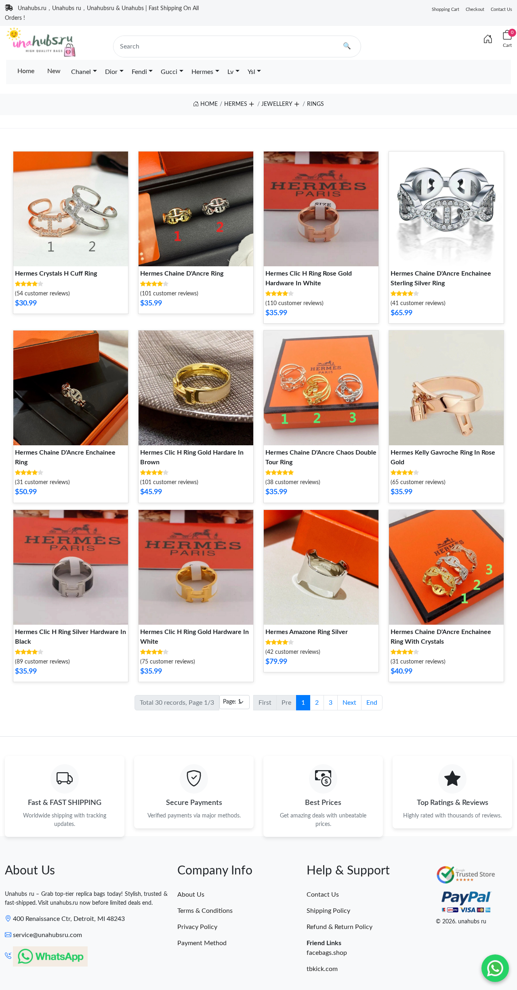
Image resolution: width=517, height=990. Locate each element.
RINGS (315, 104)
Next (349, 702)
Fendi (139, 72)
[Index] (488, 39)
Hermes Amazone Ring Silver (306, 632)
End (371, 702)
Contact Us (501, 9)
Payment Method (202, 943)
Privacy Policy (197, 927)
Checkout (475, 9)
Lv (230, 72)
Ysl (251, 72)
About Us (190, 894)
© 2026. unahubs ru (461, 922)
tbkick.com (322, 969)
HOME (208, 104)
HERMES (235, 104)
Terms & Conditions (205, 911)
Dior (111, 72)
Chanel (81, 72)
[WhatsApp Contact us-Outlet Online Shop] (495, 968)
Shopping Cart (445, 9)
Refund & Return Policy (339, 927)
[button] (251, 103)
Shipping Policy (328, 911)
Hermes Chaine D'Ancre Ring (181, 273)
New (54, 71)
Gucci (169, 72)
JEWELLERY (276, 104)
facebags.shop (327, 953)
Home (25, 71)
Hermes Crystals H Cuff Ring (56, 273)
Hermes (202, 72)
